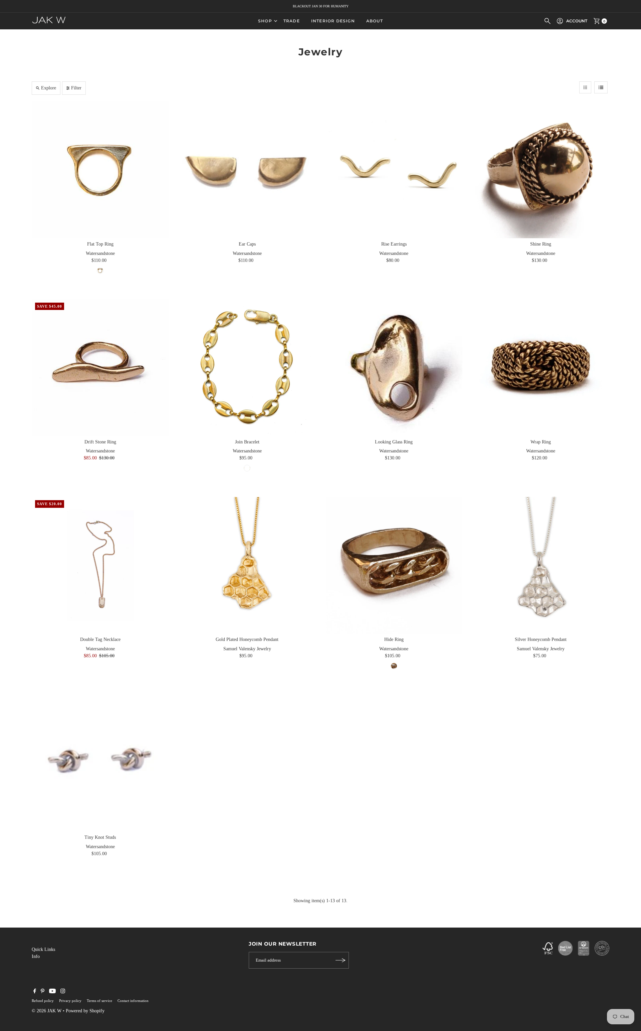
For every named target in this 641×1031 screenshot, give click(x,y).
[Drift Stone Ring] (100, 367)
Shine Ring (540, 244)
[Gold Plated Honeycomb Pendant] (247, 565)
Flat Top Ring (100, 244)
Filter (76, 87)
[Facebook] (34, 992)
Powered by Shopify (85, 1010)
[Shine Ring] (540, 169)
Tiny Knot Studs (100, 837)
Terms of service (99, 1001)
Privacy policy (70, 1001)
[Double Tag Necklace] (100, 565)
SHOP (265, 20)
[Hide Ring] (394, 565)
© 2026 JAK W (46, 1010)
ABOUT (374, 20)
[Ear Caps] (247, 169)
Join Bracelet (247, 441)
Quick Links (43, 949)
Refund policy (43, 1001)
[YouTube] (52, 992)
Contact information (133, 1001)
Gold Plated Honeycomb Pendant (247, 639)
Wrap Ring (540, 441)
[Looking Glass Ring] (394, 367)
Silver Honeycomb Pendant (541, 639)
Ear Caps (247, 244)
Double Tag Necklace (100, 639)
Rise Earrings (394, 244)
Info (36, 956)
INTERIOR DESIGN (333, 20)
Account (576, 20)
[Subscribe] (340, 960)
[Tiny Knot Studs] (100, 763)
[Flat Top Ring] (100, 169)
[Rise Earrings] (394, 169)
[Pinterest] (42, 992)
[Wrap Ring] (540, 367)
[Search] (547, 21)
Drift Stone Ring (100, 441)
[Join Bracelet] (247, 367)
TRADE (291, 20)
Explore (48, 87)
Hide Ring (394, 639)
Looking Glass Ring (394, 441)
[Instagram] (62, 992)
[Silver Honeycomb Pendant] (540, 565)
